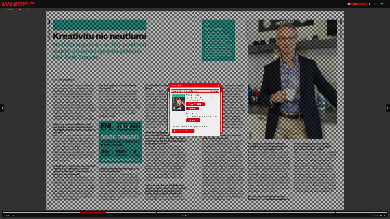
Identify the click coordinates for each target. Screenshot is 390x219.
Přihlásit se (214, 91)
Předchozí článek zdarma (184, 131)
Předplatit (192, 108)
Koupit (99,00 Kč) (195, 104)
